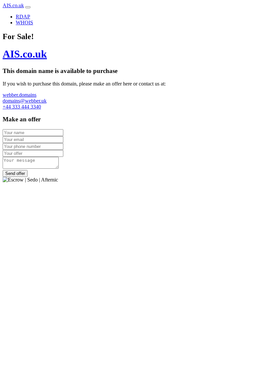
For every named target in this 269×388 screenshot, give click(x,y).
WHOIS (24, 22)
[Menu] (28, 7)
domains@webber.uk (25, 101)
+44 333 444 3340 (22, 106)
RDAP (23, 16)
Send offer (15, 173)
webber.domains (19, 95)
